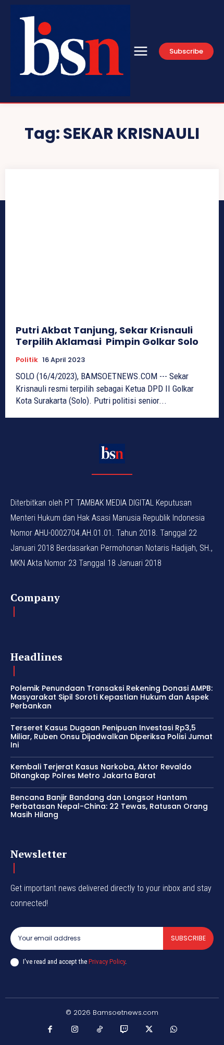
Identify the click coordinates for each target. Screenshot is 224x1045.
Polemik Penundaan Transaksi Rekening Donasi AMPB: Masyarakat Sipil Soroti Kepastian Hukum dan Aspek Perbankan (111, 697)
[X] (149, 1030)
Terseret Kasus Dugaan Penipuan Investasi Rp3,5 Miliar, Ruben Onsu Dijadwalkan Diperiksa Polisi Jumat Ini (111, 737)
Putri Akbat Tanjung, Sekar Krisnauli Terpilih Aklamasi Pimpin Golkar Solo (107, 336)
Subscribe (188, 938)
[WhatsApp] (174, 1030)
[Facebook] (50, 1030)
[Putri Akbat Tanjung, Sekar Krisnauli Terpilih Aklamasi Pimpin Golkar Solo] (112, 246)
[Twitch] (124, 1030)
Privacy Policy (107, 961)
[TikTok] (100, 1030)
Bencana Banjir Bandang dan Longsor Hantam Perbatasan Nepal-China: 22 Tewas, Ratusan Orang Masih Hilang (109, 806)
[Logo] (70, 50)
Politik (27, 360)
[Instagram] (75, 1030)
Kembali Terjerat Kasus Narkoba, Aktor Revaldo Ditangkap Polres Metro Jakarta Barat (101, 771)
